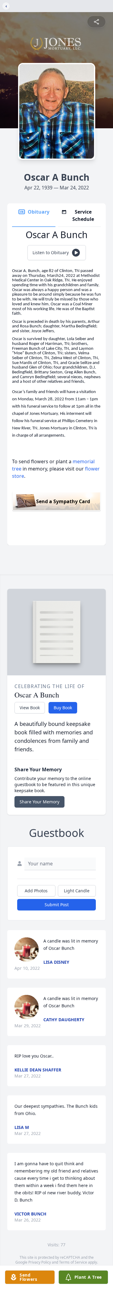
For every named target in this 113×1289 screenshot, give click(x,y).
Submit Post (57, 904)
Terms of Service (73, 1262)
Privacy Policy (39, 1262)
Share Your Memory (39, 802)
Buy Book (63, 707)
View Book (30, 707)
